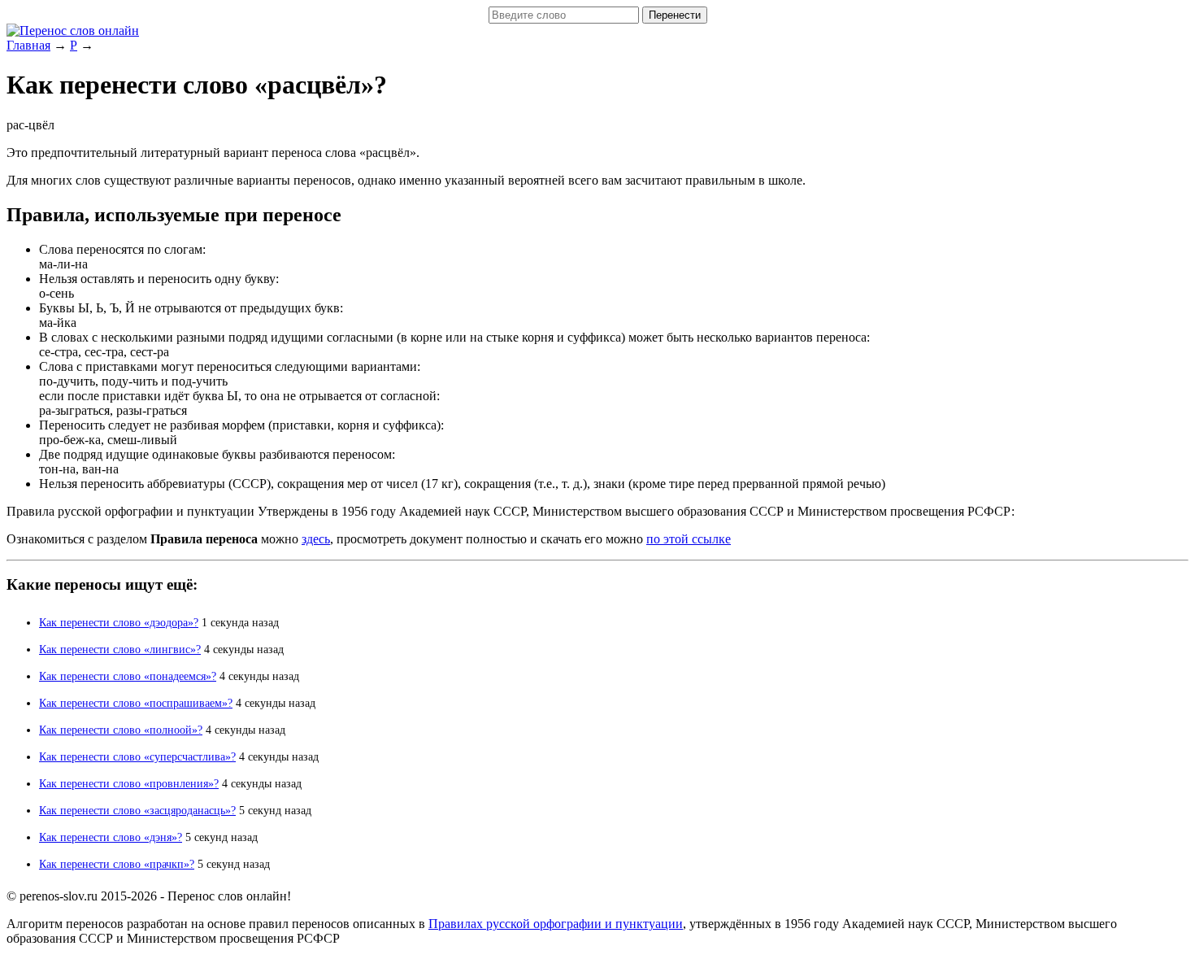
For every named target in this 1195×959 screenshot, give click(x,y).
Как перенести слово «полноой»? (120, 730)
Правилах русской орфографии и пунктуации (555, 924)
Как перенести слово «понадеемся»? (127, 676)
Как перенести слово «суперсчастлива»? (137, 757)
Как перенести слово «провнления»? (129, 784)
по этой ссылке (688, 539)
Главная (28, 45)
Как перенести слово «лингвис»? (120, 649)
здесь (316, 539)
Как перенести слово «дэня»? (110, 837)
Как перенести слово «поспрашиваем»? (135, 703)
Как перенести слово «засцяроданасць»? (137, 810)
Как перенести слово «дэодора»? (118, 623)
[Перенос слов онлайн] (73, 30)
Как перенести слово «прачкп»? (116, 864)
